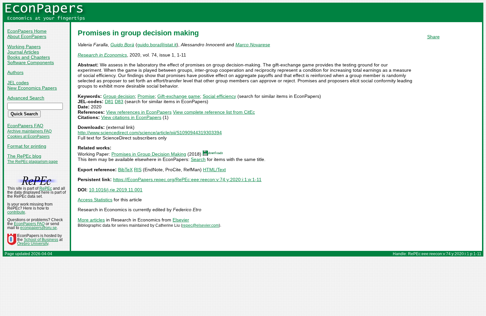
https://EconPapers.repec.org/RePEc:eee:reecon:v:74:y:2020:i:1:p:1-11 (187, 179)
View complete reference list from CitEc (214, 112)
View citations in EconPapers (131, 117)
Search (198, 159)
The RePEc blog (24, 156)
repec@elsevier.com (200, 225)
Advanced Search (25, 97)
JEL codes (18, 82)
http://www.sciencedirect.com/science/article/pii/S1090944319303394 (150, 132)
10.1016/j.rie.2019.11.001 (115, 189)
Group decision (119, 96)
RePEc (45, 188)
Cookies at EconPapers (28, 136)
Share (433, 36)
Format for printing (26, 146)
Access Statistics (95, 199)
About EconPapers (26, 36)
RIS (138, 169)
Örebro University (32, 244)
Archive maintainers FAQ (29, 131)
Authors (15, 72)
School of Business (41, 240)
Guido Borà (122, 44)
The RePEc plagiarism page (32, 162)
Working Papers (24, 46)
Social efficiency (219, 96)
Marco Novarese (252, 44)
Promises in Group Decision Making (148, 154)
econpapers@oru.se (38, 228)
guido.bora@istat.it (157, 44)
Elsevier (181, 219)
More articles (91, 219)
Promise (146, 96)
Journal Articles (23, 52)
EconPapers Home (27, 31)
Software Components (30, 62)
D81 (109, 101)
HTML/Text (214, 169)
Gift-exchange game (178, 96)
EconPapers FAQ (25, 125)
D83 (119, 101)
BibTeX (125, 169)
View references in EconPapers (139, 112)
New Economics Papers (32, 88)
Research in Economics (102, 55)
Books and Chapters (28, 57)
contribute (16, 212)
